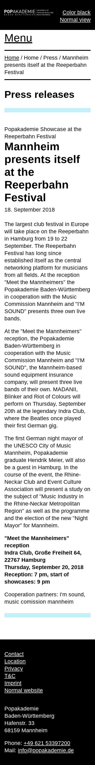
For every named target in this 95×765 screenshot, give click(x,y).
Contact (14, 654)
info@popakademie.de (46, 750)
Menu (18, 38)
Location (15, 661)
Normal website (23, 690)
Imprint (12, 683)
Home (11, 58)
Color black (77, 12)
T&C (9, 676)
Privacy (13, 668)
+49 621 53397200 (47, 743)
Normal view (75, 19)
